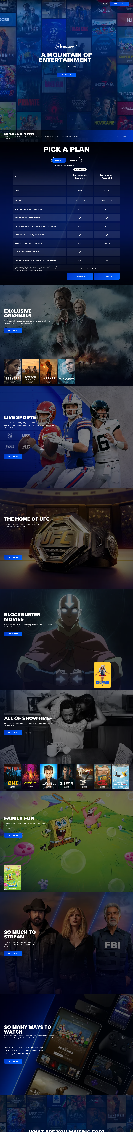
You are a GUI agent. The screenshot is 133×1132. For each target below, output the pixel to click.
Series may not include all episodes (32, 270)
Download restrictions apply (100, 269)
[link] (119, 4)
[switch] (66, 160)
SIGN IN (104, 4)
